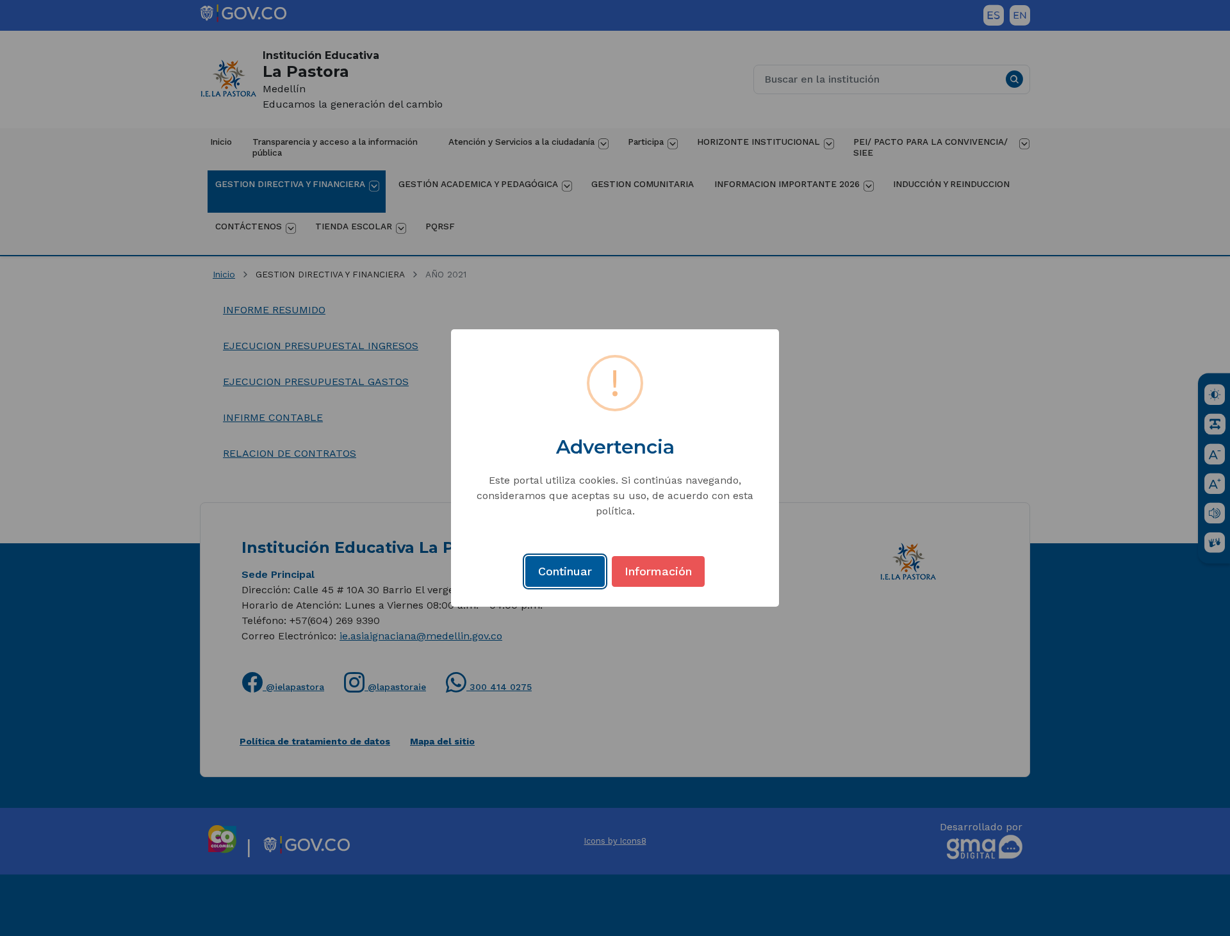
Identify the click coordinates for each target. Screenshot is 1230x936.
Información (658, 571)
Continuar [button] (565, 571)
